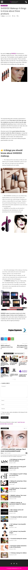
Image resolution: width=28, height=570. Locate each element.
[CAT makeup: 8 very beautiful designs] (4, 526)
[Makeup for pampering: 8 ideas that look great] (4, 483)
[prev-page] (13, 379)
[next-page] (15, 379)
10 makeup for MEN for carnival (18, 517)
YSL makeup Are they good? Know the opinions (14, 363)
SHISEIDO (13, 53)
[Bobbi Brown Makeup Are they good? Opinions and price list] (5, 359)
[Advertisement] (14, 32)
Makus (3, 16)
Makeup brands (4, 5)
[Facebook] (2, 338)
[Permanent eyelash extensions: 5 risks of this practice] (4, 548)
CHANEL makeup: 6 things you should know (14, 375)
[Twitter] (5, 338)
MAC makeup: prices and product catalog (16, 510)
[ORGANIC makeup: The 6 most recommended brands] (4, 497)
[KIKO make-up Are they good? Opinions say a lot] (4, 469)
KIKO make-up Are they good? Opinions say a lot (17, 467)
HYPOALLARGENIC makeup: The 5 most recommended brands (13, 450)
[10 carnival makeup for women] (4, 540)
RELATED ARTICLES (8, 353)
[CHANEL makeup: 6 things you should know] (14, 370)
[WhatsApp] (12, 338)
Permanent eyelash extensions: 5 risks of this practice (18, 546)
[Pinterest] (9, 338)
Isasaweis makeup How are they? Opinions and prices (5, 375)
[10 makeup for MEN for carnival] (4, 519)
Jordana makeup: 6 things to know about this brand (23, 375)
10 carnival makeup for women (18, 538)
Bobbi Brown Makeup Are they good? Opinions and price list (5, 364)
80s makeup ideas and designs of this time (22, 347)
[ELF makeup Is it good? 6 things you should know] (4, 476)
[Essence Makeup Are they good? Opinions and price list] (23, 359)
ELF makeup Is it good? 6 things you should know (18, 474)
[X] (17, 563)
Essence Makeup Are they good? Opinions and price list (23, 364)
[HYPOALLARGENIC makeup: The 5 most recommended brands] (14, 439)
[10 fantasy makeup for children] (4, 555)
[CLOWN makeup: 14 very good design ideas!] (4, 490)
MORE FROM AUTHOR (19, 353)
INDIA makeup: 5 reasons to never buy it (7, 347)
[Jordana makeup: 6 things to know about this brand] (23, 370)
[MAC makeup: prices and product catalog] (4, 512)
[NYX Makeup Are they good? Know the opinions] (4, 461)
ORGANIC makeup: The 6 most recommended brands (17, 496)
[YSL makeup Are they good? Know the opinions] (14, 359)
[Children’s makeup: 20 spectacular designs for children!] (4, 504)
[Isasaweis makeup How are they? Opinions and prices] (5, 370)
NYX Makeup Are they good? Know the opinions (17, 460)
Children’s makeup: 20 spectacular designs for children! (17, 503)
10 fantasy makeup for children (18, 553)
